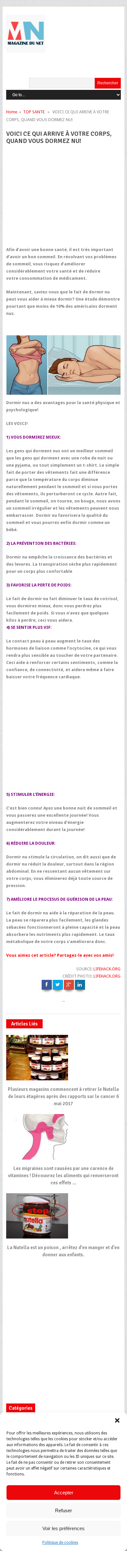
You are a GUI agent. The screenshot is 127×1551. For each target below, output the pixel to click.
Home (11, 111)
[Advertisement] (65, 198)
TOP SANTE (34, 111)
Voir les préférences (63, 1528)
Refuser (63, 1510)
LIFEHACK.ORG (106, 968)
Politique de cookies (60, 1542)
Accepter (63, 1492)
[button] (117, 1420)
